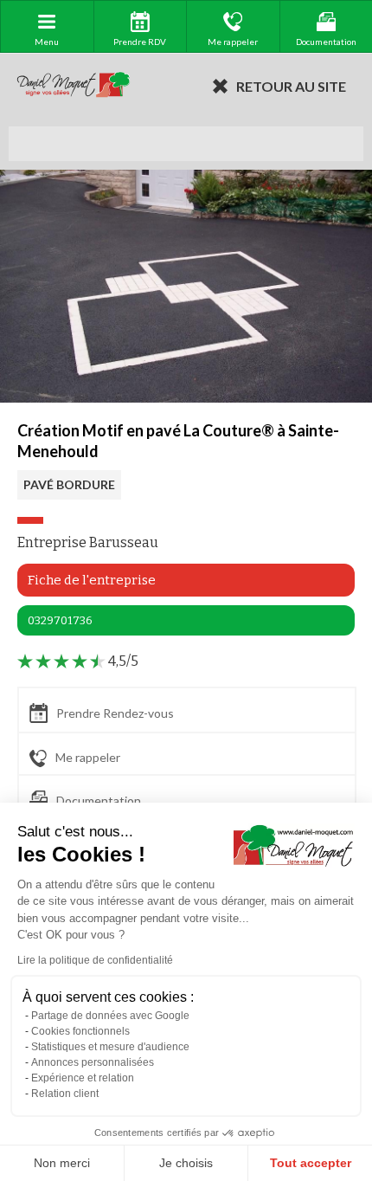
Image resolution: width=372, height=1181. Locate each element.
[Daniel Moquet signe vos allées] (73, 85)
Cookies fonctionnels (80, 1031)
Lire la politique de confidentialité (95, 960)
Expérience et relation (82, 1078)
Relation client (65, 1093)
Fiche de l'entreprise (92, 580)
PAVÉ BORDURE (69, 484)
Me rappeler (87, 757)
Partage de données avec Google (110, 1016)
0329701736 (60, 620)
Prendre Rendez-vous (115, 713)
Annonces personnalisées (92, 1062)
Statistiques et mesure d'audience (110, 1047)
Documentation (98, 801)
